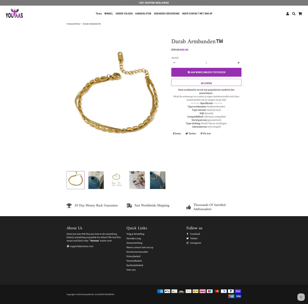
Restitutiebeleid (134, 265)
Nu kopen (206, 83)
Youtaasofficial (73, 24)
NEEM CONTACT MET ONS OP (197, 13)
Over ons (131, 269)
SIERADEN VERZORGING (167, 13)
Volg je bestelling (135, 234)
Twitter (194, 238)
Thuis (99, 13)
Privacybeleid (133, 256)
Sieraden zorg (133, 238)
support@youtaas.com (81, 246)
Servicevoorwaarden (137, 252)
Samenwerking (134, 243)
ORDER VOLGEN (124, 13)
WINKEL (108, 13)
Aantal (174, 57)
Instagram (195, 243)
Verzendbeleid (134, 261)
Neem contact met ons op (139, 247)
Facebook (195, 234)
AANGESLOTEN (143, 13)
